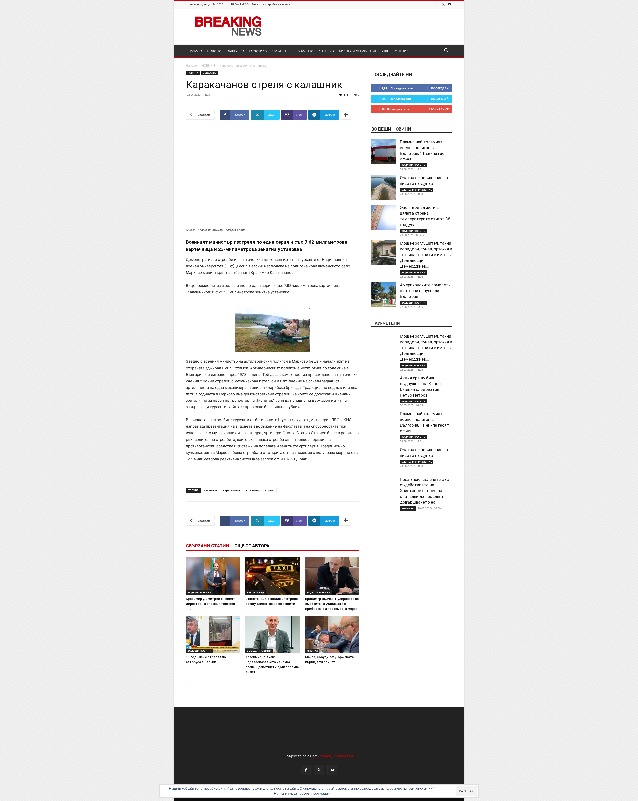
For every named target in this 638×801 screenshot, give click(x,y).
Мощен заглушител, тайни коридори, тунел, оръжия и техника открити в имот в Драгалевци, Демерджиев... (426, 255)
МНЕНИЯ (402, 50)
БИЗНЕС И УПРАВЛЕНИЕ (358, 50)
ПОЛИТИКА (258, 50)
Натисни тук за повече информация (302, 793)
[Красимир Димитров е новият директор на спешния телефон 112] (213, 576)
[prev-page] (189, 682)
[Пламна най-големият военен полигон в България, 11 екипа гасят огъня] (383, 151)
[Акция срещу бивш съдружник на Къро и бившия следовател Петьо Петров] (383, 387)
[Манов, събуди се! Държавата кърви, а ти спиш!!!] (332, 634)
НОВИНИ (214, 50)
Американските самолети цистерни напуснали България (425, 290)
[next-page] (197, 682)
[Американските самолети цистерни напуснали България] (383, 294)
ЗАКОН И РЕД (282, 50)
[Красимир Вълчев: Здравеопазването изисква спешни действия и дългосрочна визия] (272, 634)
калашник (211, 490)
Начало (191, 65)
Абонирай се (438, 109)
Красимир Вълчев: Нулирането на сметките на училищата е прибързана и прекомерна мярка (332, 604)
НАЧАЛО (195, 50)
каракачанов (232, 490)
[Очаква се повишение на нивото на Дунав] (383, 187)
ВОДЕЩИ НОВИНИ (199, 592)
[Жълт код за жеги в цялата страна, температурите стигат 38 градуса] (383, 217)
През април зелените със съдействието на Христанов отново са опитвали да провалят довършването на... (424, 491)
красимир (253, 490)
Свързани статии (207, 545)
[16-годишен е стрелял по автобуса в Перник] (213, 634)
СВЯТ (386, 50)
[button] (446, 51)
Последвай (440, 88)
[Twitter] (443, 4)
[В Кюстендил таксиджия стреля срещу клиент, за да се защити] (272, 576)
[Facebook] (437, 4)
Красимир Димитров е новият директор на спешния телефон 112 (210, 604)
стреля (269, 490)
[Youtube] (449, 4)
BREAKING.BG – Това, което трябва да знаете (260, 4)
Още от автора (251, 545)
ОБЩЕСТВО (235, 50)
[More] (346, 115)
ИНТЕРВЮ (326, 50)
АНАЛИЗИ (305, 50)
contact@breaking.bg (335, 756)
